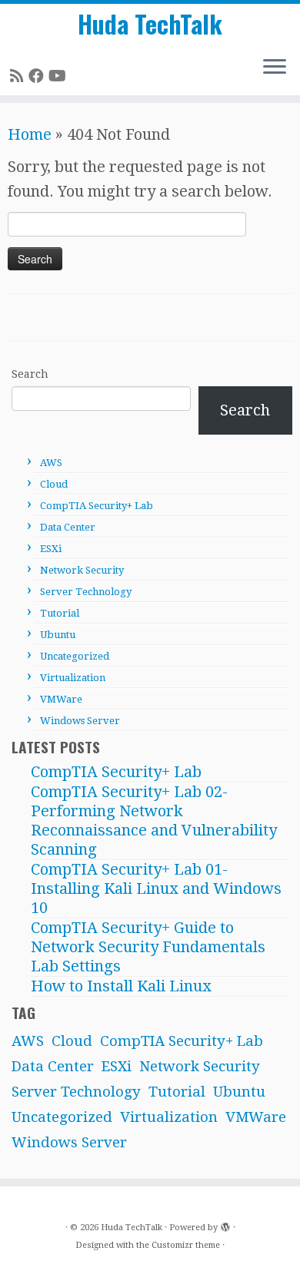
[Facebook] (38, 76)
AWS (51, 462)
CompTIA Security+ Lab (96, 505)
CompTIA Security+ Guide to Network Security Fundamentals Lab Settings (148, 946)
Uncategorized (74, 656)
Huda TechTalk (150, 23)
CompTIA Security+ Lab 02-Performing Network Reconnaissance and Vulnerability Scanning (154, 821)
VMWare (61, 699)
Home (30, 134)
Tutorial (59, 613)
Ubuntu (57, 634)
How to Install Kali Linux (121, 986)
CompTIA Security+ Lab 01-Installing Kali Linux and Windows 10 (156, 888)
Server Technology (86, 591)
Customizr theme (186, 1245)
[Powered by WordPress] (225, 1224)
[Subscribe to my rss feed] (19, 76)
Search (30, 374)
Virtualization (72, 677)
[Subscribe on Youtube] (59, 76)
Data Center (67, 527)
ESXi (51, 548)
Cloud (54, 484)
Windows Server (80, 720)
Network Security (82, 570)
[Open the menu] (274, 67)
